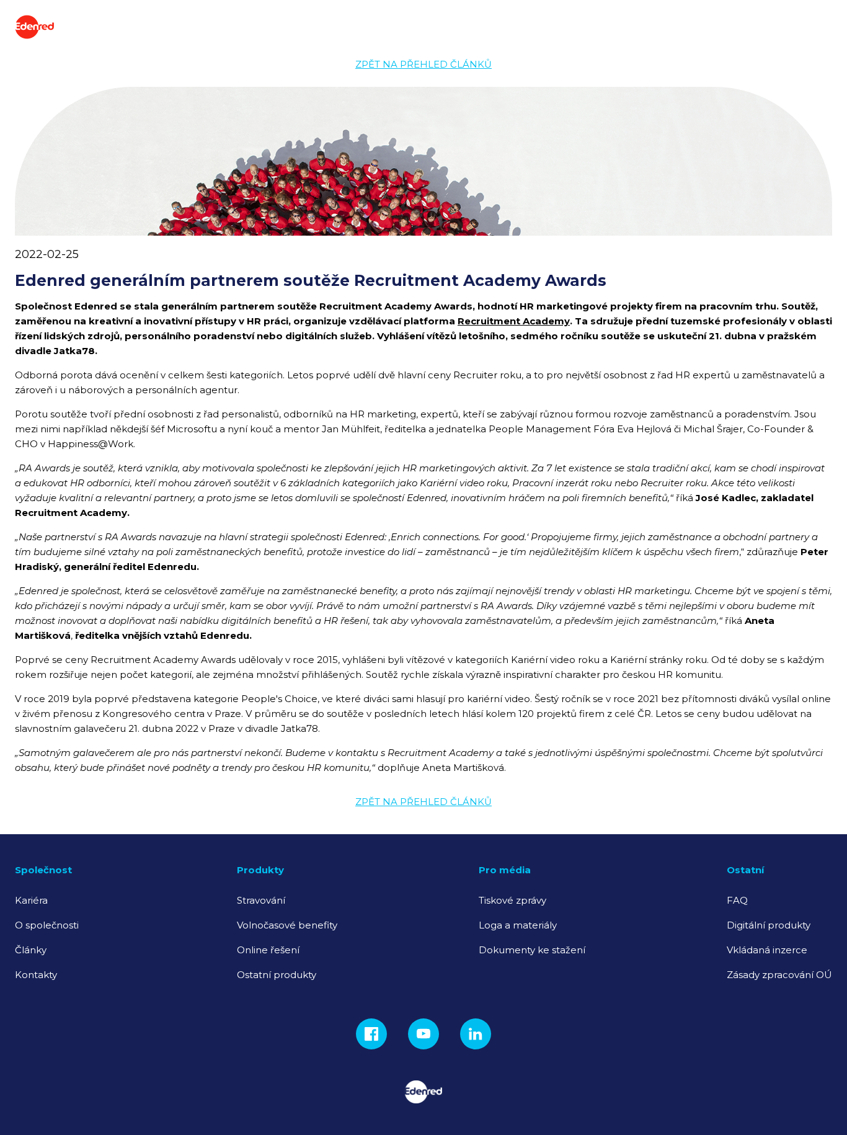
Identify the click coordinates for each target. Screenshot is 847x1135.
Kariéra (31, 900)
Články (31, 950)
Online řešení (268, 950)
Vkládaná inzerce (767, 950)
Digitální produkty (768, 925)
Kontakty (36, 975)
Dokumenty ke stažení (532, 950)
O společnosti (47, 925)
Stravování (261, 900)
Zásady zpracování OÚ (779, 975)
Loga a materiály (518, 925)
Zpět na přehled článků (423, 64)
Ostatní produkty (276, 975)
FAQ (737, 900)
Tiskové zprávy (512, 900)
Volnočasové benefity (287, 925)
